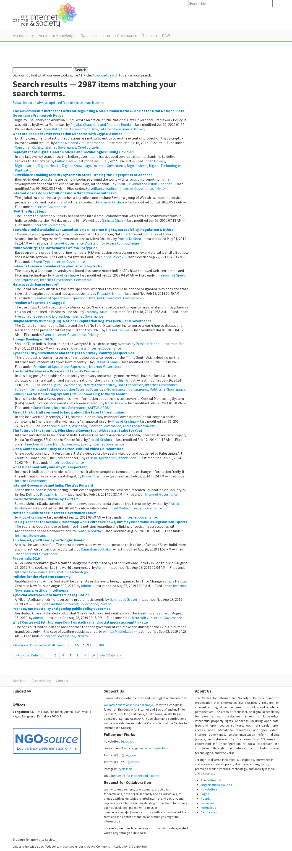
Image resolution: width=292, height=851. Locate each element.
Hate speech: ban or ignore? (36, 284)
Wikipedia (79, 426)
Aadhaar (112, 188)
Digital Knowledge (76, 165)
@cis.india (126, 769)
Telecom (149, 35)
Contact (62, 680)
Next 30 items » (55, 645)
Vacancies (207, 803)
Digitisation (24, 170)
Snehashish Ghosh (122, 380)
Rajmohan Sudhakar (96, 549)
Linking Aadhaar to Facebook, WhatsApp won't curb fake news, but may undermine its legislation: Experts (100, 521)
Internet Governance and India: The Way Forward (53, 485)
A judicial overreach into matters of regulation (51, 595)
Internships (208, 808)
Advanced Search (105, 75)
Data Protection (130, 384)
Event (47, 334)
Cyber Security (77, 389)
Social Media (60, 426)
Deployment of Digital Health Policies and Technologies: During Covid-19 (73, 152)
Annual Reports (211, 780)
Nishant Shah (112, 220)
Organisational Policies (216, 785)
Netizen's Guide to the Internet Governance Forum (54, 512)
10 (91, 645)
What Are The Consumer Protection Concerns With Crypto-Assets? (67, 133)
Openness (89, 35)
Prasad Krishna (112, 202)
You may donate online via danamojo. (129, 705)
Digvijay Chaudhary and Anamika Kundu (100, 124)
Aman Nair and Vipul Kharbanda (79, 142)
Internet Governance (119, 35)
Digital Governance (66, 384)
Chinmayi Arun (96, 311)
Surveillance (95, 188)
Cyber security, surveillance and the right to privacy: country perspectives (73, 352)
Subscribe (127, 741)
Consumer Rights (28, 147)
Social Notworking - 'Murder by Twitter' (45, 499)
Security (96, 389)
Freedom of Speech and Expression (60, 298)
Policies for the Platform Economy (41, 576)
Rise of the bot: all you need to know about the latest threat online (68, 412)
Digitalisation (25, 165)
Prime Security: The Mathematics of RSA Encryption (55, 247)
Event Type (42, 261)
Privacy (139, 129)
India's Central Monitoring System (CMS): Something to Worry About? (70, 394)
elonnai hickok (112, 257)
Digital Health (49, 165)
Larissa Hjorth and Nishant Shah (111, 458)
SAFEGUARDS (98, 407)
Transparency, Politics (144, 389)
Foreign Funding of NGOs (33, 339)
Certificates (209, 812)
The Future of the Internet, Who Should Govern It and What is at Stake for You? (78, 430)
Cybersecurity (105, 384)
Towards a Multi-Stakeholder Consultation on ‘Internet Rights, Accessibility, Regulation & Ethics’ (94, 229)
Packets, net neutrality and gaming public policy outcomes (61, 608)
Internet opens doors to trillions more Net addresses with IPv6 (64, 193)
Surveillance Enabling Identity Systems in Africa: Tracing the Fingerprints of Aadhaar (82, 174)
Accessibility (23, 35)
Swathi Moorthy (89, 531)
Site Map (19, 680)
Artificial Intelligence (51, 590)
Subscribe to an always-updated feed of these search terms (58, 102)
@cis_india (129, 755)
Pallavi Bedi (64, 161)
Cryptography (88, 147)
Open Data (51, 129)
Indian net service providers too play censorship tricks (57, 266)
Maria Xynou (114, 403)
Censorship (83, 279)
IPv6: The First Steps (29, 211)
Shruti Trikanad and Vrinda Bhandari (144, 184)
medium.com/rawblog (153, 748)
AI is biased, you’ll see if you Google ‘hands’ (49, 540)
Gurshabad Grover (123, 599)
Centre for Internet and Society (137, 776)
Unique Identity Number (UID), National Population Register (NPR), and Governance (82, 321)
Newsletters (209, 789)
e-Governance (114, 389)
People (206, 798)
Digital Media (137, 165)
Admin (101, 567)
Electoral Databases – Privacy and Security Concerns (56, 371)
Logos (205, 794)
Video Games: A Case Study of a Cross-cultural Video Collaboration (68, 448)
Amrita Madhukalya (118, 631)
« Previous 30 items (28, 645)
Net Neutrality (136, 617)
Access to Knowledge (57, 35)
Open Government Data (79, 129)
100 (101, 645)
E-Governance (174, 389)
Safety (20, 389)
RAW (166, 35)
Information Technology (45, 389)
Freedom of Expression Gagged (39, 302)
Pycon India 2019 (26, 558)
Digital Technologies (165, 165)
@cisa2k (133, 762)
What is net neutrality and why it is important (50, 467)
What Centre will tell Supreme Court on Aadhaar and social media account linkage (80, 622)
